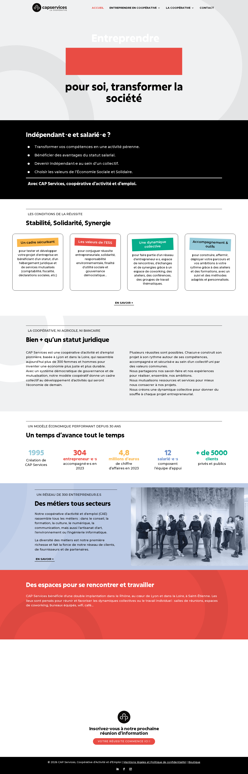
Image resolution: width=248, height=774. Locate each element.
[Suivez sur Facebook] (124, 769)
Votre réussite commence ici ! (124, 741)
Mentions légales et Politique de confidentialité (154, 762)
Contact (207, 7)
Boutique (194, 762)
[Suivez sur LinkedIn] (117, 769)
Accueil (98, 7)
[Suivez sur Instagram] (130, 769)
